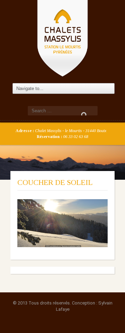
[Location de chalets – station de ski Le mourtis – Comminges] (62, 37)
